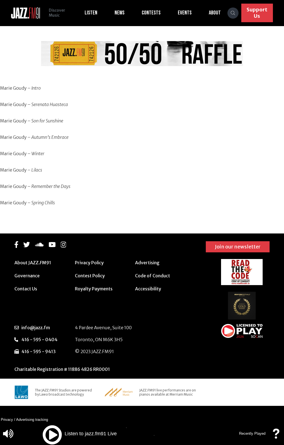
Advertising (147, 262)
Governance (27, 275)
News (120, 12)
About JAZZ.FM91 (32, 262)
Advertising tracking (32, 420)
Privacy (7, 420)
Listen (91, 12)
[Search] (233, 13)
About (215, 12)
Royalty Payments (94, 288)
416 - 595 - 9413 (38, 351)
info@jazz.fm (35, 327)
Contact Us (25, 288)
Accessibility (148, 288)
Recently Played (252, 433)
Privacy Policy (89, 262)
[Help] (276, 436)
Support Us (257, 12)
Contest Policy (90, 275)
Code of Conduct (152, 275)
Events (185, 12)
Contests (151, 12)
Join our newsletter (237, 246)
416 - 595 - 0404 (39, 339)
